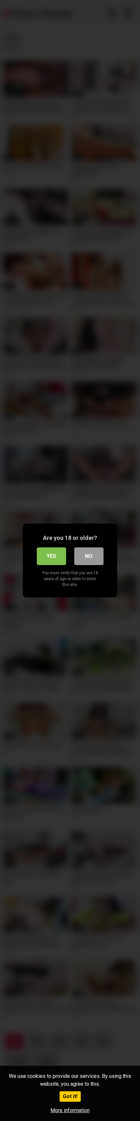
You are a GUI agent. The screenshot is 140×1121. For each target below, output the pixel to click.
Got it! (70, 1096)
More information (70, 1110)
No (88, 556)
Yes (51, 556)
